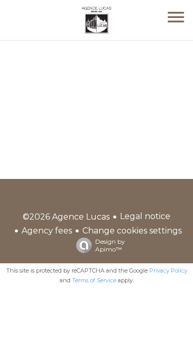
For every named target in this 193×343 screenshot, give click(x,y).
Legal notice (145, 216)
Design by (110, 245)
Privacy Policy (168, 270)
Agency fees (47, 231)
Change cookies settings (132, 231)
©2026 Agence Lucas (66, 217)
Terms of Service (94, 280)
